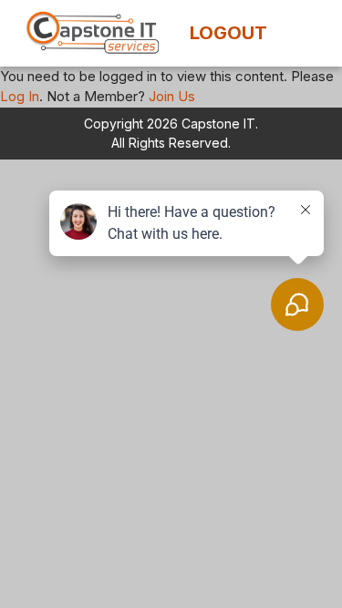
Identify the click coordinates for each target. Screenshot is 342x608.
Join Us (172, 96)
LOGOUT (228, 33)
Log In (19, 96)
